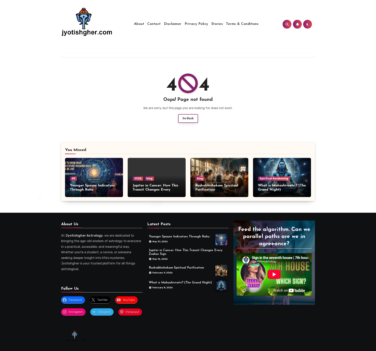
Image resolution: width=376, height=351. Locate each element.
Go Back (188, 118)
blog (149, 178)
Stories (217, 24)
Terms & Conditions (242, 24)
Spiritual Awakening (273, 178)
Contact (154, 24)
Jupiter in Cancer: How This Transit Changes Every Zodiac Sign (155, 190)
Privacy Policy (196, 24)
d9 (73, 178)
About (139, 24)
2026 (138, 178)
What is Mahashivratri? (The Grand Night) (180, 282)
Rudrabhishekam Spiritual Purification (176, 267)
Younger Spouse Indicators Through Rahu (179, 236)
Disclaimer (173, 24)
